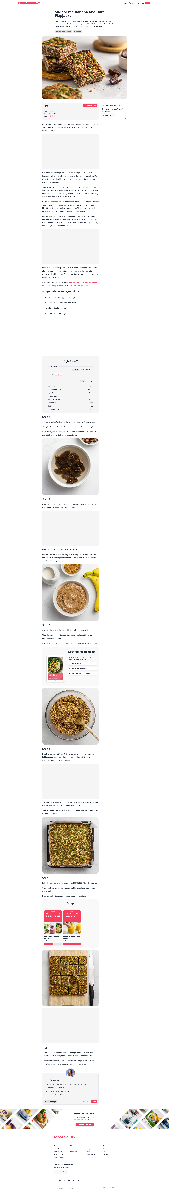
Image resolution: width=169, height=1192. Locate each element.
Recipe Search (58, 1154)
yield (82, 369)
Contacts (106, 1149)
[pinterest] (60, 1180)
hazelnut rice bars (77, 285)
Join (148, 3)
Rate (94, 1102)
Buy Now (48, 944)
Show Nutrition (90, 106)
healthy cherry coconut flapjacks (83, 282)
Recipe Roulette (59, 1157)
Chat (104, 1152)
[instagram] (55, 1180)
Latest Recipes (58, 1149)
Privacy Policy (69, 1188)
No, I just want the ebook (81, 673)
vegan (69, 31)
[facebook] (69, 1180)
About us (73, 1149)
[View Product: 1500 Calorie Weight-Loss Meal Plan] (53, 922)
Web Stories (58, 1152)
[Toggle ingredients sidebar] (130, 422)
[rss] (78, 1180)
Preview (57, 944)
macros (88, 369)
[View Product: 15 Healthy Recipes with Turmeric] (72, 922)
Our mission (74, 1152)
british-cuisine (60, 31)
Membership (91, 1154)
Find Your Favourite (84, 1125)
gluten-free (77, 31)
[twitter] (73, 1180)
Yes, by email (76, 664)
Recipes (131, 3)
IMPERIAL (89, 381)
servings (75, 369)
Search (125, 3)
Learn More (108, 115)
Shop (137, 3)
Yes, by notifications (79, 669)
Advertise (106, 1154)
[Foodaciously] (29, 3)
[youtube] (64, 1180)
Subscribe (61, 1172)
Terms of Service (59, 1188)
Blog (142, 3)
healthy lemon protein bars (54, 285)
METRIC (82, 381)
